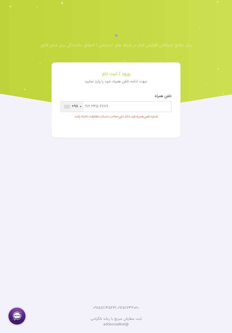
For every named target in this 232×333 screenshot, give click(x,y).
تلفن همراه (163, 96)
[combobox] (72, 107)
